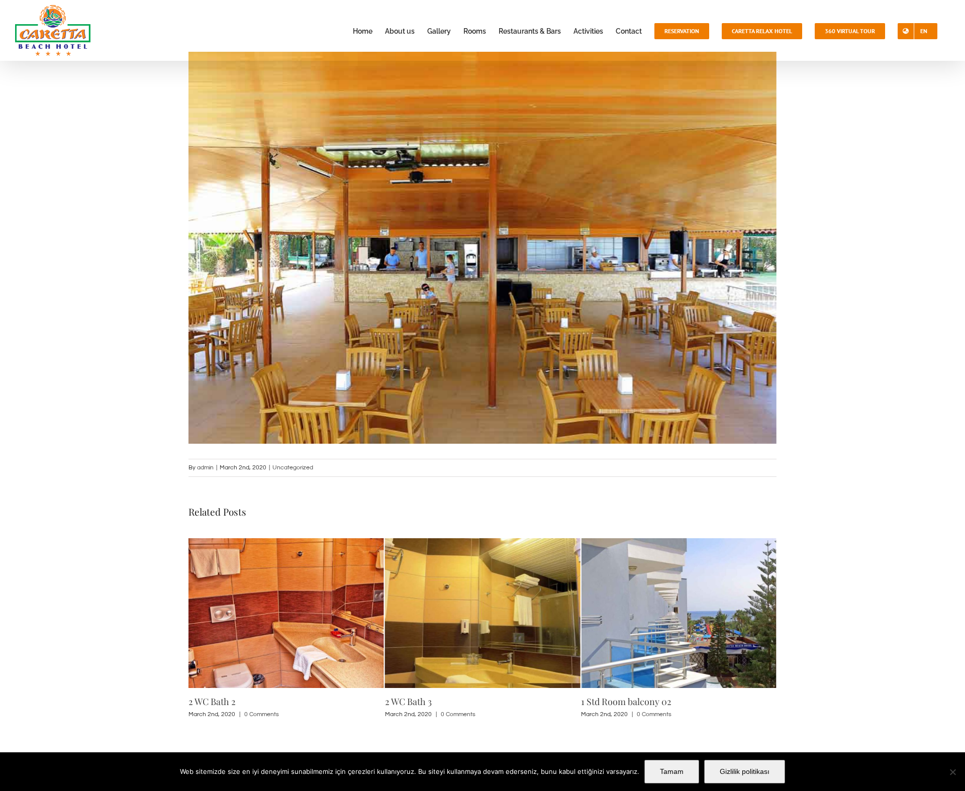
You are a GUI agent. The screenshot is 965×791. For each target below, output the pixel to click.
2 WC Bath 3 (212, 702)
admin (205, 467)
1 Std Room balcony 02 (430, 702)
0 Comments (262, 714)
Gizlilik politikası (744, 771)
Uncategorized (292, 467)
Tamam (672, 771)
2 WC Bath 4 (605, 702)
